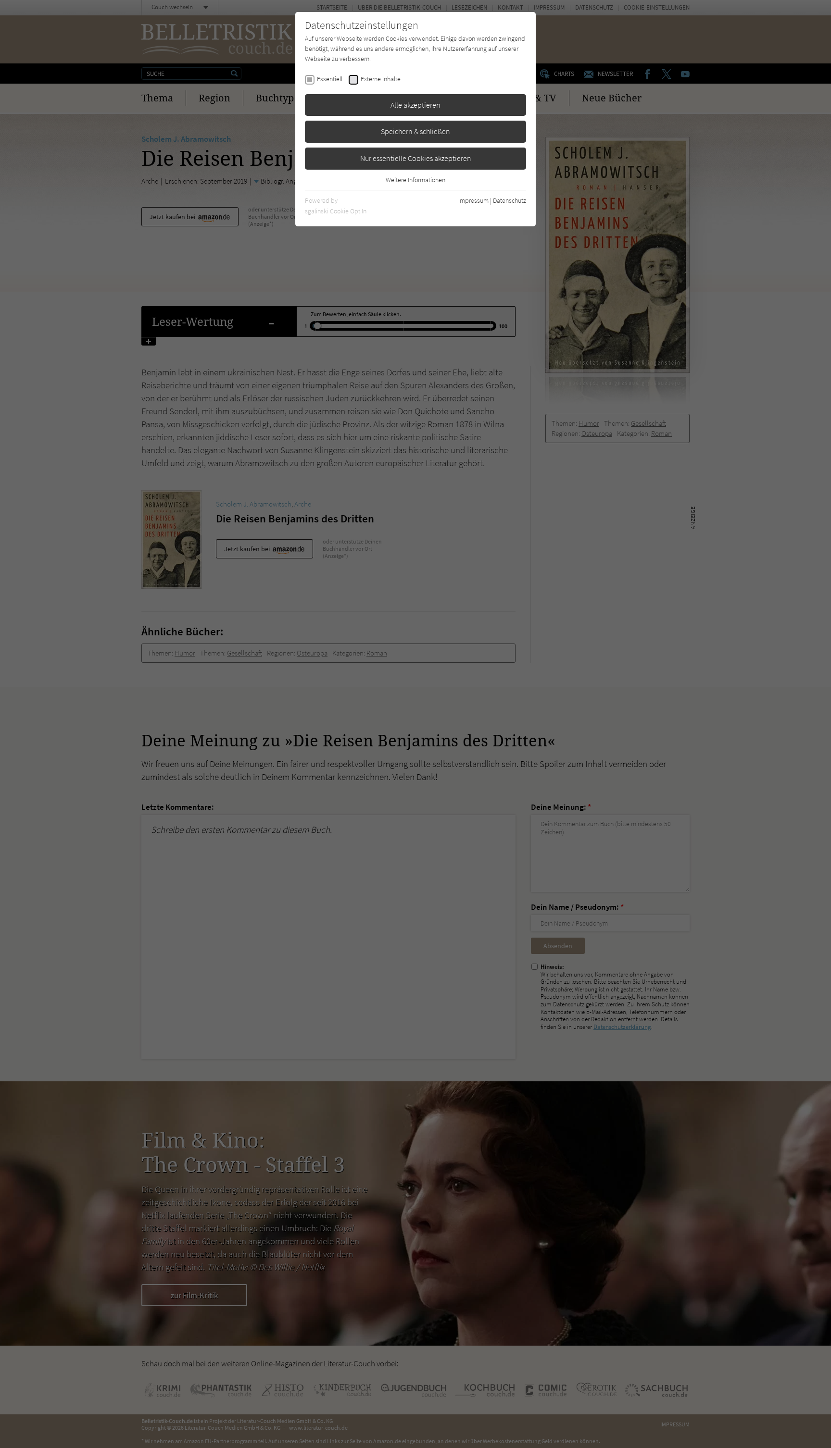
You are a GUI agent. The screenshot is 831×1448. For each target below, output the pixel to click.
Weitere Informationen (415, 179)
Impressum (473, 200)
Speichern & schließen (415, 131)
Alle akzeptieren (415, 105)
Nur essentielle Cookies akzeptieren (415, 158)
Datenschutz (509, 200)
